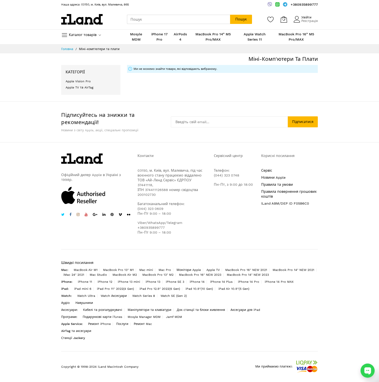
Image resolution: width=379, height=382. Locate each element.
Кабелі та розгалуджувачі (102, 310)
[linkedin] (103, 215)
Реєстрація (309, 21)
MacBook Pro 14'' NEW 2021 (293, 270)
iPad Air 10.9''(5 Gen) (233, 288)
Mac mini (146, 270)
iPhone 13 (153, 281)
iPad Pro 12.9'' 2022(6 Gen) (159, 288)
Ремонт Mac (143, 324)
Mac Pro (165, 270)
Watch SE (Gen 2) (174, 295)
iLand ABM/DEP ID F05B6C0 (285, 203)
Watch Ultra (86, 295)
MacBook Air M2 (125, 274)
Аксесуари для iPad (245, 310)
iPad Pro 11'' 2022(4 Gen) (115, 288)
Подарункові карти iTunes (102, 317)
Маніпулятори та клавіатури (149, 310)
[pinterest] (112, 215)
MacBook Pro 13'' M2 (157, 274)
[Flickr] (128, 214)
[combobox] (178, 19)
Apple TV (213, 270)
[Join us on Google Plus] (95, 215)
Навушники (84, 303)
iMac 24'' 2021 (73, 274)
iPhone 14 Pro (248, 281)
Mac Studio (98, 274)
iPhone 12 (105, 281)
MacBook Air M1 (86, 270)
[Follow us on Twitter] (62, 215)
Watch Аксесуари (114, 295)
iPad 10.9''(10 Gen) (199, 288)
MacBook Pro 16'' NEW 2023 (200, 274)
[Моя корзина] (284, 19)
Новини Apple (273, 177)
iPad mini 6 (82, 288)
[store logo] (82, 19)
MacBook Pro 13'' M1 (118, 270)
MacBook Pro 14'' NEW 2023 (248, 274)
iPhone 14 (197, 281)
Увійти (306, 17)
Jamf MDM (174, 317)
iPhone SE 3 (175, 281)
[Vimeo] (120, 214)
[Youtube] (86, 215)
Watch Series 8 (143, 295)
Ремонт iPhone (99, 324)
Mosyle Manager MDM (144, 317)
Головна (67, 49)
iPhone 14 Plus (221, 281)
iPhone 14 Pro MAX (279, 281)
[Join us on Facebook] (71, 215)
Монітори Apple (189, 270)
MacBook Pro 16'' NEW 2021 (246, 270)
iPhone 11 (85, 281)
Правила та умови (277, 184)
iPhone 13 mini (129, 281)
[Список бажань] (270, 19)
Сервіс (266, 170)
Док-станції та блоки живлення (201, 310)
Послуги (122, 324)
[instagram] (78, 215)
